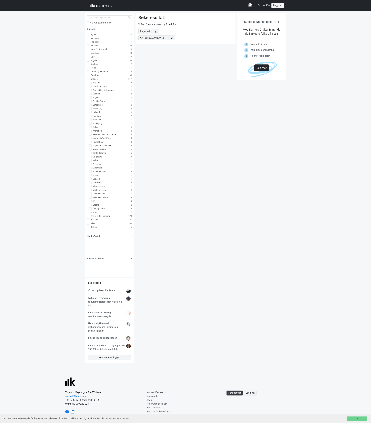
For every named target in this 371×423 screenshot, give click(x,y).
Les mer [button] (125, 418)
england (96, 97)
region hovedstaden (101, 145)
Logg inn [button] (277, 5)
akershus (94, 38)
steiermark (97, 164)
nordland (94, 53)
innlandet (94, 45)
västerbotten (98, 186)
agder (93, 34)
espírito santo (98, 101)
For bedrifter (264, 5)
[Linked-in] (72, 411)
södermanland (99, 171)
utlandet (94, 79)
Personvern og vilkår (156, 403)
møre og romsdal (98, 49)
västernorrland (99, 190)
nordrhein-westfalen (101, 138)
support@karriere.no (75, 396)
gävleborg (97, 108)
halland (96, 112)
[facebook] (67, 411)
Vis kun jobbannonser (101, 22)
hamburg (96, 116)
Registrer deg (152, 396)
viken (93, 223)
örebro (95, 205)
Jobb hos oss (153, 407)
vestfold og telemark (100, 216)
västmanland (98, 194)
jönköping (97, 123)
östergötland (98, 208)
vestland (94, 219)
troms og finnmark (99, 71)
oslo (92, 57)
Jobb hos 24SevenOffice (158, 411)
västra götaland (100, 197)
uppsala (96, 179)
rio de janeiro (99, 149)
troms (93, 68)
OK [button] (357, 419)
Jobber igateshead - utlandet (104, 5)
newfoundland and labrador (105, 134)
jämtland (96, 119)
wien (94, 201)
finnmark (94, 42)
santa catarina (99, 153)
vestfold (94, 212)
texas (95, 175)
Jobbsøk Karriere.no (156, 392)
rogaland (94, 60)
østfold (93, 227)
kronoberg (97, 131)
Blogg (149, 400)
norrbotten (97, 142)
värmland (97, 183)
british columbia (100, 86)
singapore (97, 157)
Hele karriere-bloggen (109, 357)
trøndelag (95, 75)
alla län (96, 83)
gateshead (97, 105)
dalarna (96, 94)
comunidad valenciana (103, 90)
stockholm (97, 168)
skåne (95, 160)
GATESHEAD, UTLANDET (153, 38)
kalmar (95, 127)
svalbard (94, 64)
